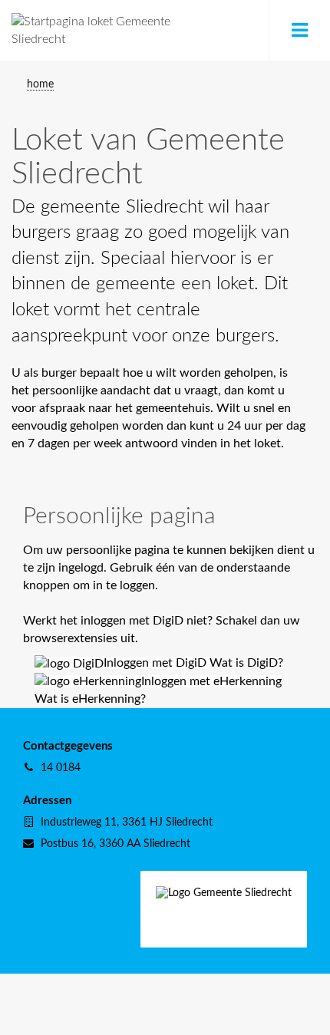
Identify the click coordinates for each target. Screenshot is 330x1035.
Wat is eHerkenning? (90, 699)
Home (40, 84)
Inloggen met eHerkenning (211, 681)
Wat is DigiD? (246, 663)
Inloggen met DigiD (157, 663)
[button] (299, 30)
